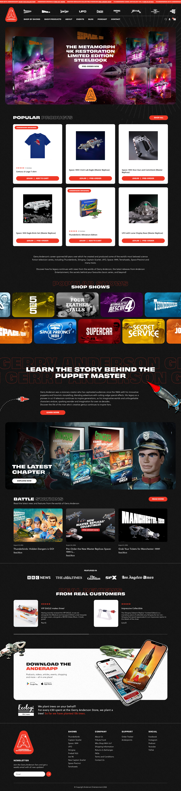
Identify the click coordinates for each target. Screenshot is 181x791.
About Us (99, 736)
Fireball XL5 (73, 753)
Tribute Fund (100, 739)
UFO (70, 746)
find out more (147, 1)
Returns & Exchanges (104, 749)
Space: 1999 (73, 743)
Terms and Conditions (104, 756)
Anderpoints (127, 739)
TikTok (151, 749)
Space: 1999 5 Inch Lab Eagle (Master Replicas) (89, 170)
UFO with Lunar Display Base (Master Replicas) (142, 233)
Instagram (153, 739)
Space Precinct (74, 763)
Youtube (152, 746)
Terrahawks (73, 766)
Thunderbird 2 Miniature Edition (83, 235)
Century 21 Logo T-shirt (26, 171)
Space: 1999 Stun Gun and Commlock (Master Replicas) (142, 171)
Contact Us (99, 759)
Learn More (52, 412)
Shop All (158, 117)
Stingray (71, 749)
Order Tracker (127, 736)
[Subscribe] (48, 774)
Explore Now (24, 480)
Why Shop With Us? (103, 743)
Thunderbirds (74, 736)
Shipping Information (104, 746)
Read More (158, 499)
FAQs (97, 753)
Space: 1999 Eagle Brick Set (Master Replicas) (36, 233)
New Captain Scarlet (77, 759)
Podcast (152, 743)
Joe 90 (71, 756)
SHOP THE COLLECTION (117, 1)
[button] (70, 19)
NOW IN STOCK (75, 1)
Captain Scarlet (74, 739)
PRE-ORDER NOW (31, 1)
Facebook (153, 736)
